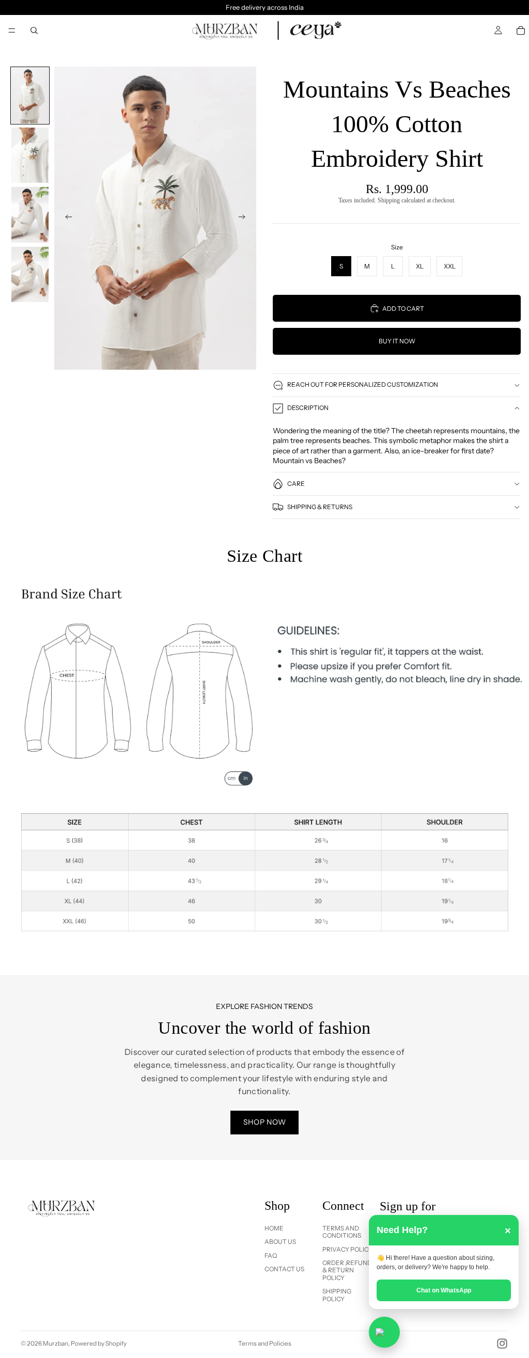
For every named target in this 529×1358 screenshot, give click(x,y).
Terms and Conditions (341, 1231)
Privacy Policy (347, 1249)
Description (308, 408)
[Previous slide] (65, 218)
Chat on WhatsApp (443, 1290)
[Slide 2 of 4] (30, 155)
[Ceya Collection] (316, 30)
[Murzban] (227, 30)
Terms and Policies (264, 1343)
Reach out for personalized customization (362, 384)
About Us (280, 1241)
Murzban (55, 1343)
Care (296, 483)
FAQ (270, 1255)
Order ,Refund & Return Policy (347, 1270)
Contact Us (284, 1269)
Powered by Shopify (99, 1343)
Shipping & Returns (319, 507)
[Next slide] (245, 218)
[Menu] (12, 30)
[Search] (34, 30)
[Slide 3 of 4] (30, 215)
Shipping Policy (336, 1294)
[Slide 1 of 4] (30, 95)
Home (274, 1228)
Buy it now (397, 341)
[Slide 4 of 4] (30, 275)
